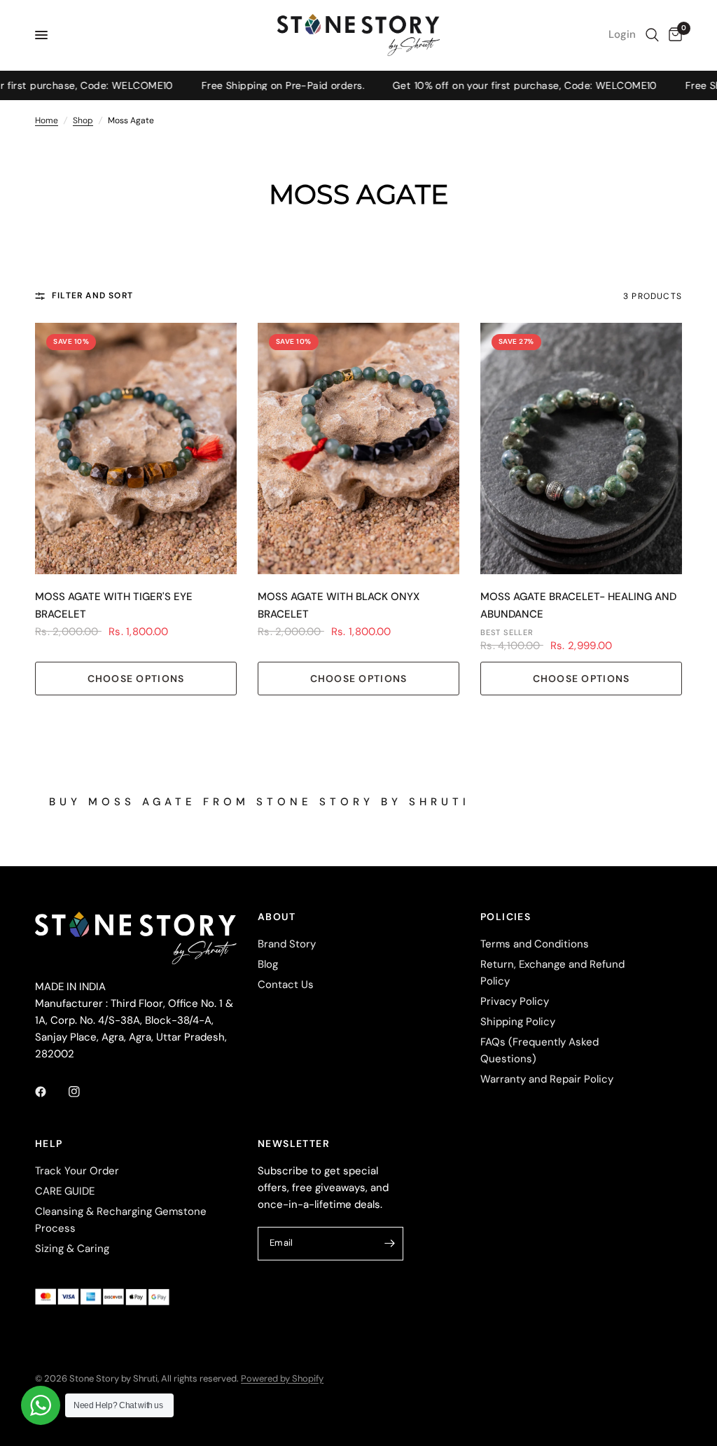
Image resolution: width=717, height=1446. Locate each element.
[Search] (652, 35)
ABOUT (276, 917)
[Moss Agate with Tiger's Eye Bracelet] (136, 449)
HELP (49, 1143)
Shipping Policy (517, 1022)
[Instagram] (84, 1091)
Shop (83, 120)
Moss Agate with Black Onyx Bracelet (338, 605)
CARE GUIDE (65, 1191)
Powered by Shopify (282, 1378)
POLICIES (505, 917)
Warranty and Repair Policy (546, 1079)
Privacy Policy (514, 1001)
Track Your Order (77, 1171)
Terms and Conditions (534, 944)
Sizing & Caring (72, 1249)
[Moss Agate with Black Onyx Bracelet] (358, 449)
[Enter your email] (389, 1243)
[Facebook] (50, 1091)
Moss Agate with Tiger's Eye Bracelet (114, 605)
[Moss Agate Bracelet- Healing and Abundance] (581, 449)
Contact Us (286, 985)
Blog (268, 964)
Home (46, 120)
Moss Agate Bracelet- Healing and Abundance (578, 605)
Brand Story (287, 944)
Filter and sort (92, 295)
